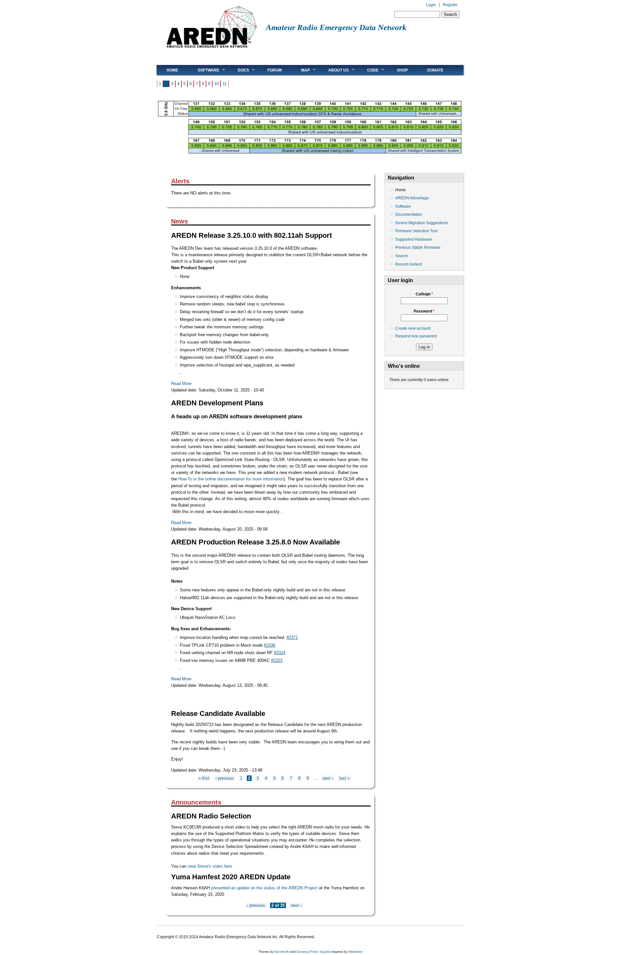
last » (344, 778)
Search (401, 256)
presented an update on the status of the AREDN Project (264, 887)
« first (204, 778)
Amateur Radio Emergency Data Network (336, 27)
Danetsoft (281, 951)
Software (203, 70)
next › (327, 778)
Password (424, 311)
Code (367, 70)
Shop (402, 70)
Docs (238, 70)
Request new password (416, 336)
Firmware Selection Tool (416, 231)
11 (225, 83)
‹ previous (224, 778)
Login (431, 5)
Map (300, 70)
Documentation (408, 214)
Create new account (412, 328)
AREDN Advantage (412, 198)
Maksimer (356, 951)
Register (450, 5)
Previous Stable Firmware (418, 247)
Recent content (408, 264)
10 (216, 83)
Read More (181, 383)
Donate (435, 70)
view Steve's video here (210, 866)
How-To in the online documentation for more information (231, 479)
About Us (334, 70)
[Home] (211, 50)
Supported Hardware (413, 239)
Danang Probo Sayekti (314, 951)
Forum (274, 70)
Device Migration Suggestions (421, 223)
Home (172, 70)
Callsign (424, 294)
